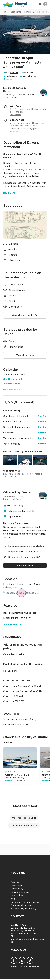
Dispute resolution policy (22, 905)
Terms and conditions (21, 892)
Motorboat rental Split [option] (24, 817)
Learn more (14, 670)
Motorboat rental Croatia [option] (24, 825)
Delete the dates (11, 389)
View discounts (11, 383)
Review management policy (23, 908)
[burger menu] (40, 4)
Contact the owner (25, 565)
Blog (13, 898)
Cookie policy (17, 888)
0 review (14, 72)
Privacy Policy (17, 885)
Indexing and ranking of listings (25, 902)
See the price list (12, 379)
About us (15, 882)
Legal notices (17, 895)
